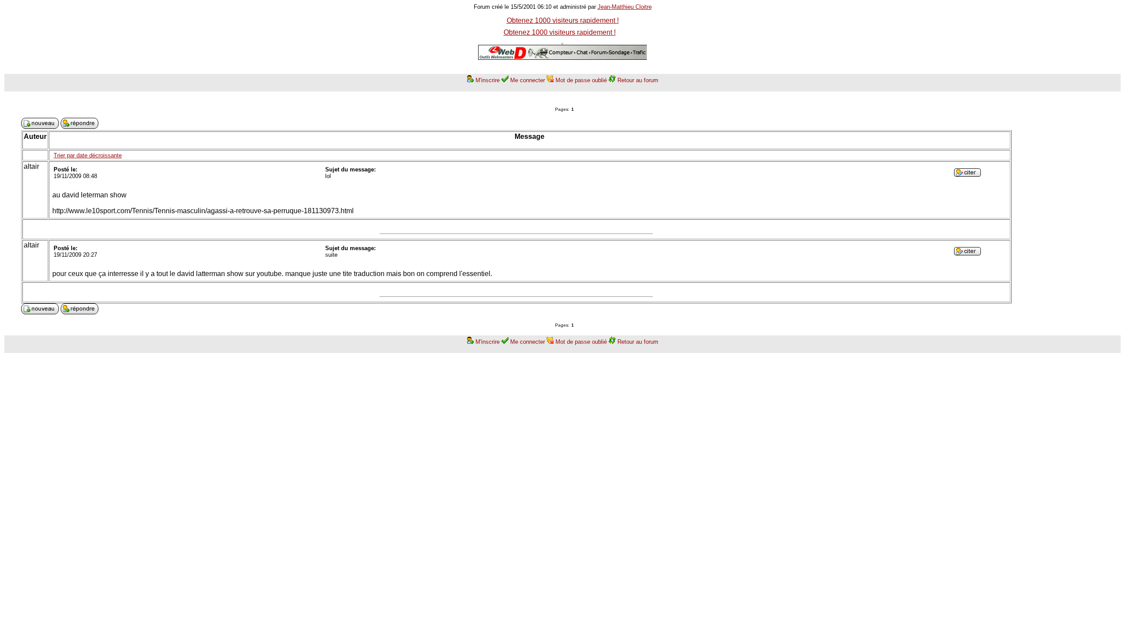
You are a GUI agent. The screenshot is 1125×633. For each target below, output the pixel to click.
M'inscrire (487, 80)
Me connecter (527, 80)
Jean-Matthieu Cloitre (625, 7)
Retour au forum (637, 80)
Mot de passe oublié (581, 80)
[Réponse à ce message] (967, 174)
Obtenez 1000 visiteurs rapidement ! (563, 20)
